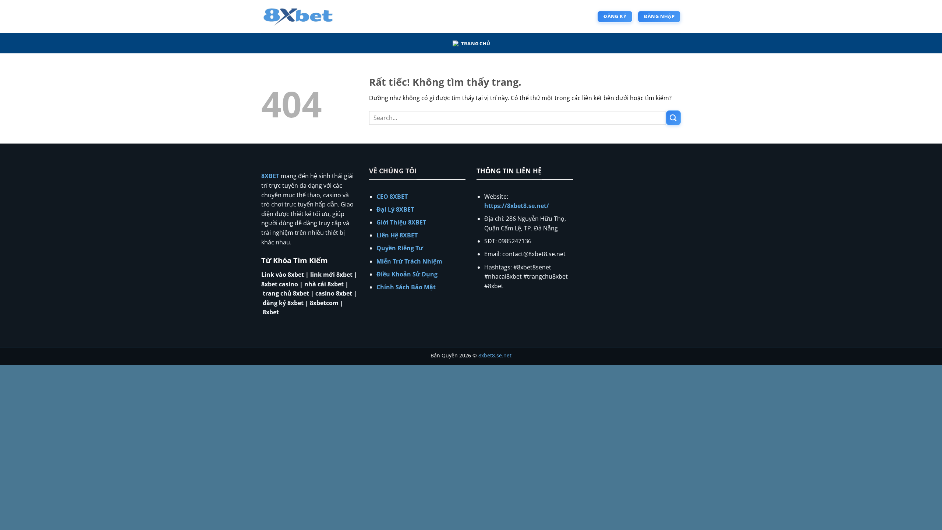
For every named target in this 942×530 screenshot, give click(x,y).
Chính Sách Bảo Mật (406, 287)
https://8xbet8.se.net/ (516, 206)
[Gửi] (673, 117)
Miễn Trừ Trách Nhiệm (409, 261)
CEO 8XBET (392, 196)
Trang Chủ (475, 43)
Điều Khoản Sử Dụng (407, 274)
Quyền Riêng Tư (399, 248)
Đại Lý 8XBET (395, 209)
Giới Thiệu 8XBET (401, 222)
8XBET (270, 176)
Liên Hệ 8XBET (397, 235)
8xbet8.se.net (494, 355)
